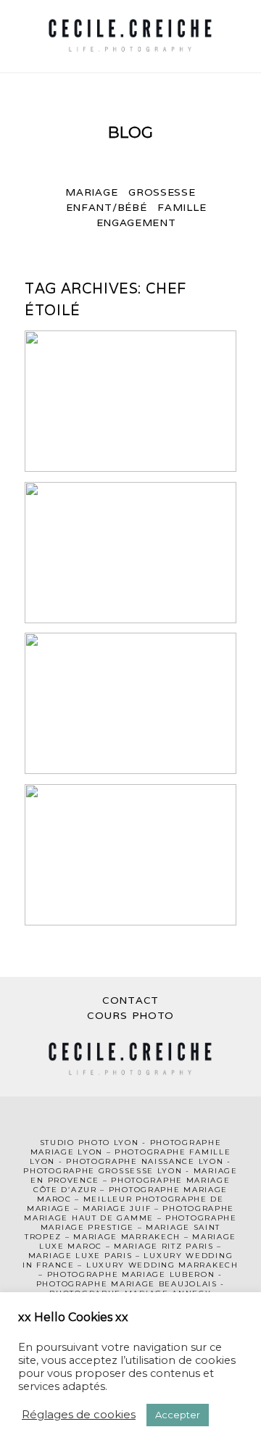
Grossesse (161, 192)
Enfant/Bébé (106, 207)
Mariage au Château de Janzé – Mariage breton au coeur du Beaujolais (129, 553)
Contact (130, 1000)
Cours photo (130, 1015)
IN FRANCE (48, 1265)
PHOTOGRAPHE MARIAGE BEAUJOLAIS (127, 1284)
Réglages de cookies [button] (79, 1414)
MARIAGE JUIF (117, 1208)
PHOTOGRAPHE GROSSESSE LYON (102, 1171)
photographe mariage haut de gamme (129, 1213)
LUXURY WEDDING (188, 1255)
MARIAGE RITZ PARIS (164, 1246)
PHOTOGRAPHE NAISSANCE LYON (144, 1161)
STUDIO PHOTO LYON (89, 1142)
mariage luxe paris (80, 1255)
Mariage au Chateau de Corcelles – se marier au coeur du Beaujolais (129, 704)
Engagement (136, 222)
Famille (181, 207)
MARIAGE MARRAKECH (127, 1236)
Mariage (91, 192)
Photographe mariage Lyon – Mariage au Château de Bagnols (129, 402)
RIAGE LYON (74, 1152)
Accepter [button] (177, 1414)
